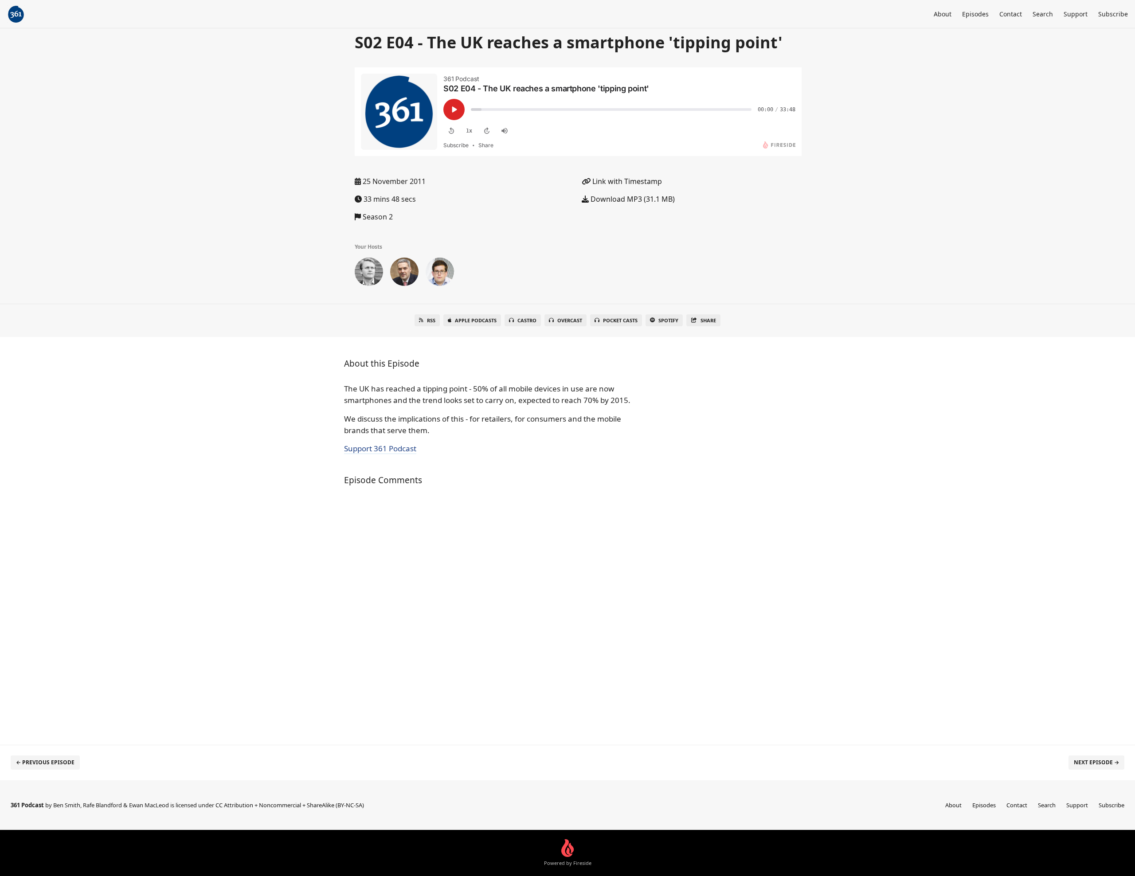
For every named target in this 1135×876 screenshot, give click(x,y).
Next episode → (1096, 762)
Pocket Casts (620, 320)
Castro (526, 320)
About (942, 14)
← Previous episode (45, 762)
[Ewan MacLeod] (404, 273)
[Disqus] (489, 610)
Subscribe (1113, 14)
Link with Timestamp (626, 181)
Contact (1010, 14)
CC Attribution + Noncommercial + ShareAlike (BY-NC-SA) (289, 805)
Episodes (975, 14)
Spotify (668, 320)
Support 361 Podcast (380, 448)
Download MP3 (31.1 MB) (632, 199)
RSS (431, 320)
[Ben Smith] (369, 273)
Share (708, 320)
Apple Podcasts (476, 320)
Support (1076, 14)
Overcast (569, 320)
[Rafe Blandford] (440, 273)
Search (1043, 14)
